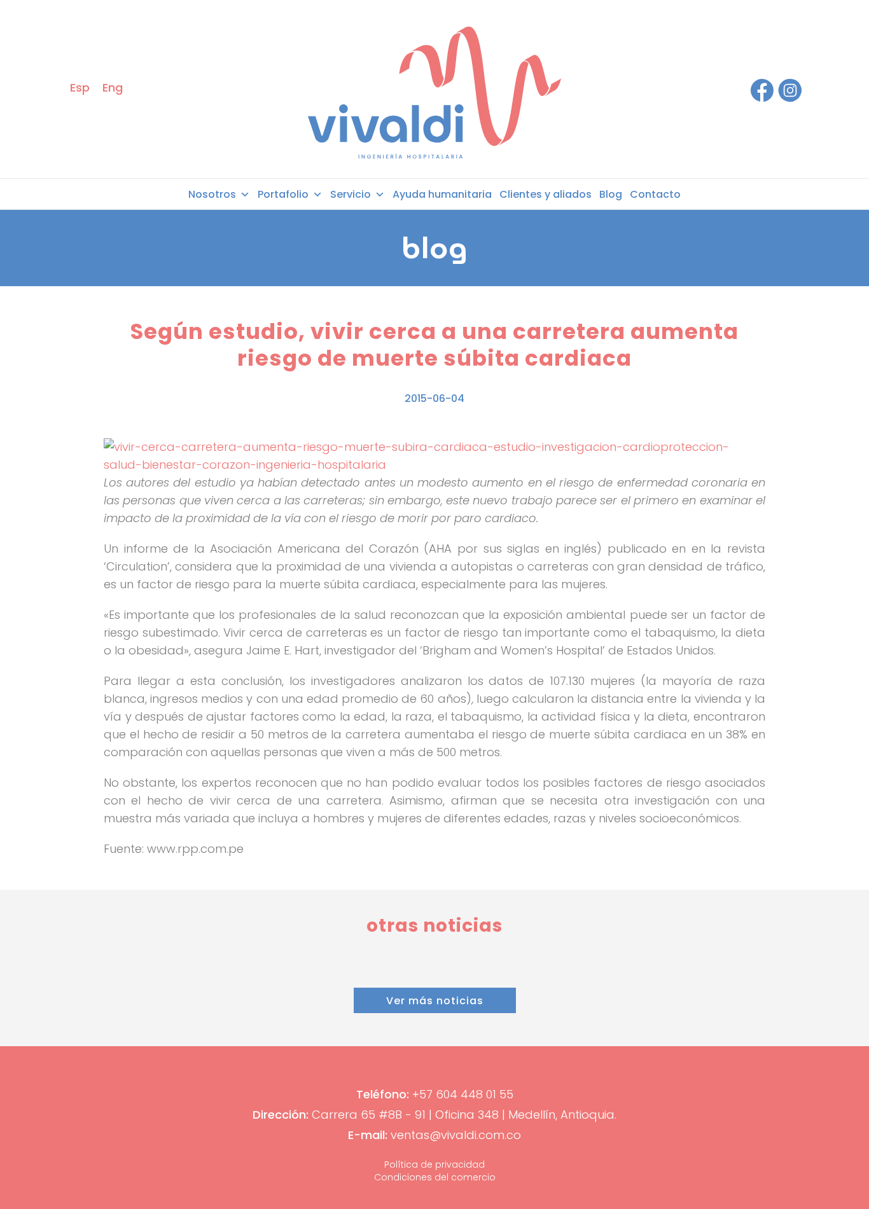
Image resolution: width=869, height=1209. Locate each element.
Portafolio (283, 194)
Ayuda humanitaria (442, 194)
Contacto (655, 194)
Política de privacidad (434, 1164)
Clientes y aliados (545, 194)
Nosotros (212, 194)
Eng (112, 87)
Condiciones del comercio (435, 1177)
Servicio (350, 194)
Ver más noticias (434, 1000)
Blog (610, 194)
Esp (80, 87)
